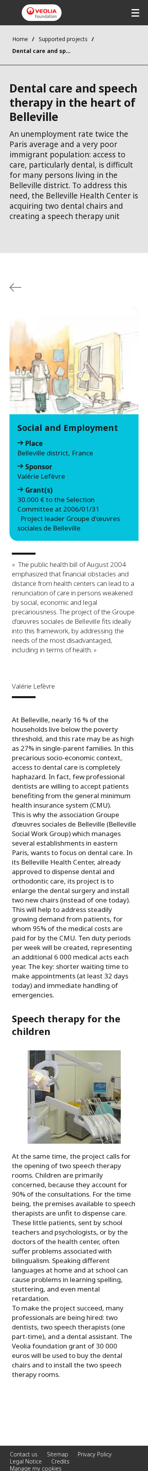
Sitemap (57, 1454)
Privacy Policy (95, 1454)
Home (20, 39)
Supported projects (63, 39)
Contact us (23, 1454)
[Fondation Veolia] (42, 12)
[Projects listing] (15, 287)
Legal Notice (26, 1461)
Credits (60, 1461)
